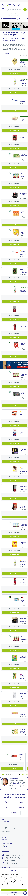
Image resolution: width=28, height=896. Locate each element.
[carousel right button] (16, 14)
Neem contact (5, 825)
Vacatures (4, 841)
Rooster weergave (24, 55)
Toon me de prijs (14, 73)
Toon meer (6, 53)
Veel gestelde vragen (6, 821)
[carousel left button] (10, 14)
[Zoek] (25, 9)
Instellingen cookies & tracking (8, 843)
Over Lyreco (4, 839)
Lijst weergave (26, 55)
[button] (3, 9)
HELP (3, 819)
